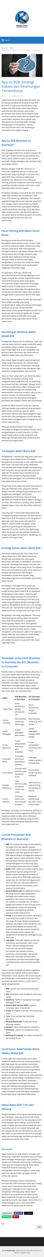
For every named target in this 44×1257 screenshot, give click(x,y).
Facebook (19, 1213)
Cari (3, 1224)
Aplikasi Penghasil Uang (22, 1253)
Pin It (16, 1217)
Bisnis (12, 48)
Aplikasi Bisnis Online (23, 1250)
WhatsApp (7, 1217)
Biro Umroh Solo (36, 1250)
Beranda (4, 48)
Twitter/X (29, 1213)
